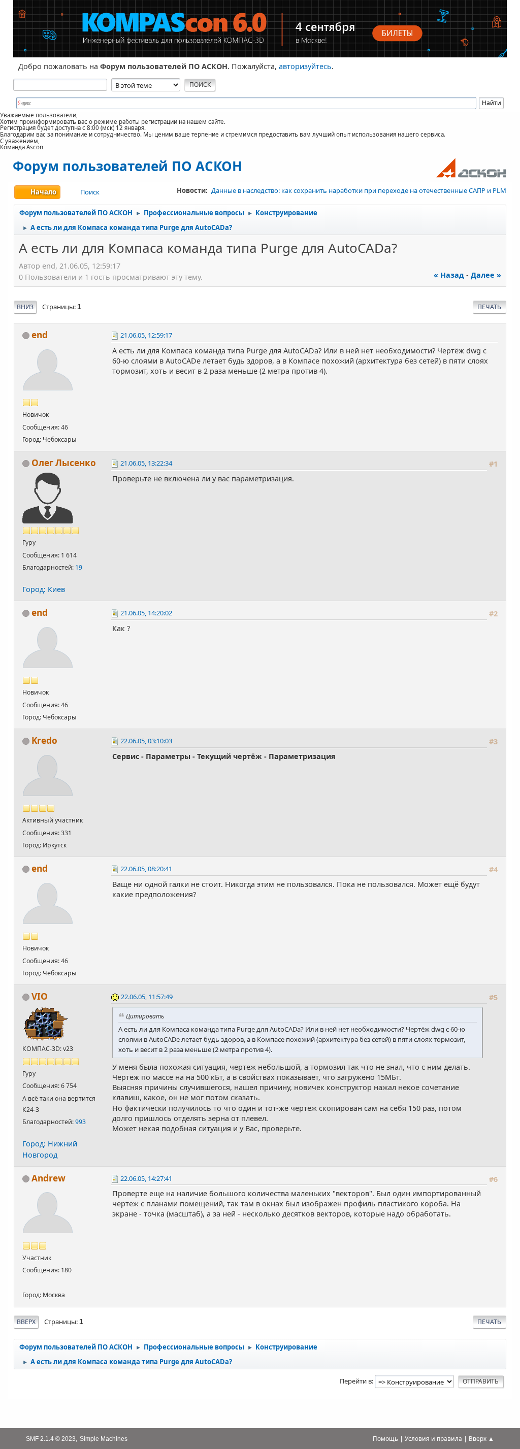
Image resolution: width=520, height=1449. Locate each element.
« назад (449, 275)
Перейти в (356, 1381)
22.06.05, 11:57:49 (147, 996)
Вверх (26, 1322)
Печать (489, 307)
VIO (39, 996)
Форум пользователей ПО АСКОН (127, 166)
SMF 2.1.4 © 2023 (51, 1438)
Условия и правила (433, 1438)
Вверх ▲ (481, 1438)
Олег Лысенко (63, 463)
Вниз (25, 307)
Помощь (385, 1438)
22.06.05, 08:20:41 (146, 868)
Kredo (44, 740)
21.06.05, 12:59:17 (146, 335)
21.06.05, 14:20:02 (146, 612)
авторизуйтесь (305, 66)
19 (78, 567)
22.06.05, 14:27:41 (146, 1178)
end (39, 335)
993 (80, 1121)
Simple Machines (103, 1438)
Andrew (48, 1178)
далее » (486, 275)
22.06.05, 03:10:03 (146, 740)
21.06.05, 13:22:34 (146, 463)
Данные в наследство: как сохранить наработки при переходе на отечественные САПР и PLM (358, 190)
